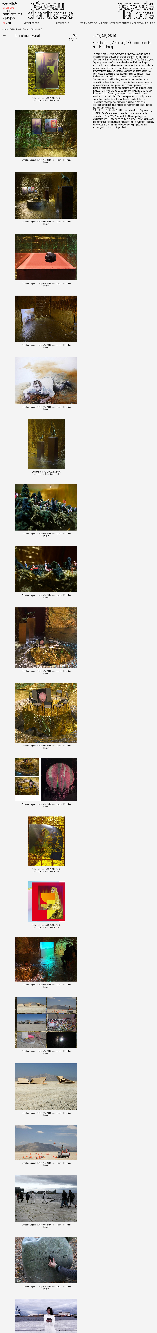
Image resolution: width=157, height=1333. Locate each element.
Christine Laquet (15, 29)
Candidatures (12, 14)
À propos (8, 17)
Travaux (25, 29)
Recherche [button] (62, 23)
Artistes (8, 7)
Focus (6, 10)
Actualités (10, 4)
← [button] (4, 35)
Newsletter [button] (31, 23)
